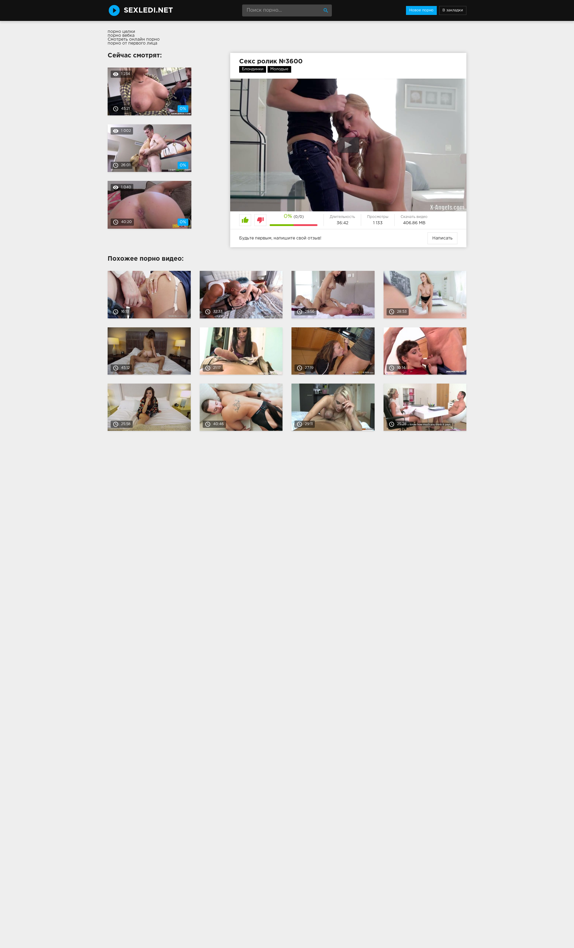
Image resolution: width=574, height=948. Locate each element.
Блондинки (252, 69)
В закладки (452, 10)
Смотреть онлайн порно (134, 39)
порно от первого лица (132, 43)
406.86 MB (414, 223)
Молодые (279, 69)
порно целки (121, 31)
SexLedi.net (148, 10)
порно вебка (121, 35)
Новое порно (421, 10)
